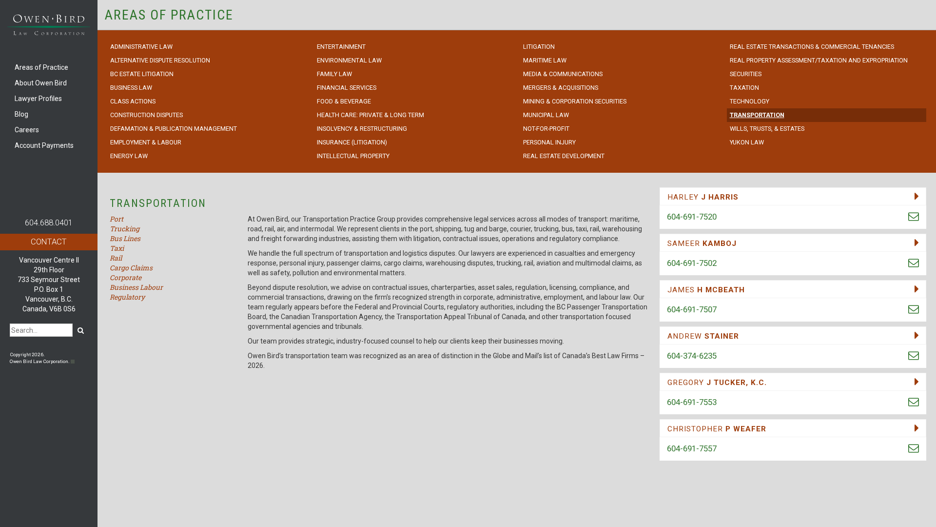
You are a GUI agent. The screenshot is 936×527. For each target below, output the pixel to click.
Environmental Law (349, 60)
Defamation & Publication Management (173, 128)
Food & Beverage (344, 101)
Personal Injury (549, 142)
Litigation (539, 46)
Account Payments (44, 145)
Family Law (334, 74)
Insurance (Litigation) (352, 142)
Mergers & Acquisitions (560, 87)
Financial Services (346, 87)
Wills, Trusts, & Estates (767, 128)
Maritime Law (544, 60)
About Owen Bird (41, 83)
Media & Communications (563, 74)
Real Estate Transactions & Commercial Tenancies (812, 46)
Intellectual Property (353, 156)
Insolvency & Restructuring (362, 128)
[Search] (80, 330)
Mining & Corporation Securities (574, 101)
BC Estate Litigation (142, 74)
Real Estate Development (563, 156)
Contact (49, 241)
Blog (21, 114)
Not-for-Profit (546, 128)
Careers (27, 130)
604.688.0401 (49, 222)
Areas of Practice (41, 67)
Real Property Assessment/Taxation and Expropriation (819, 60)
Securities (745, 74)
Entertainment (341, 46)
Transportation (757, 115)
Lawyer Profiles (38, 98)
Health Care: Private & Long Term (370, 115)
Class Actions (133, 101)
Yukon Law (747, 142)
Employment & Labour (145, 142)
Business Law (131, 87)
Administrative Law (141, 46)
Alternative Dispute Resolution (160, 60)
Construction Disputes (146, 115)
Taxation (744, 87)
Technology (749, 101)
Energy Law (129, 156)
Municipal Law (546, 115)
